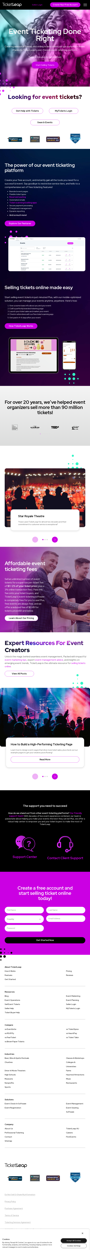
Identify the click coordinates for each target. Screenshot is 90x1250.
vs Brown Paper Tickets (14, 1041)
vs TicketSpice (72, 1029)
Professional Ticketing (14, 1132)
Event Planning (72, 1000)
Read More (45, 759)
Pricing (69, 971)
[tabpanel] (15, 428)
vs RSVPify (9, 1033)
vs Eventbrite (10, 1029)
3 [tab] (44, 433)
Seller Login (71, 1004)
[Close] (82, 1233)
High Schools (10, 1074)
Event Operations (12, 1000)
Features (8, 975)
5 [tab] (47, 433)
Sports (8, 1087)
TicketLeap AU (72, 1128)
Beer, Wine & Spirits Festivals (17, 1058)
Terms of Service (12, 1215)
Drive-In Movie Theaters (15, 1070)
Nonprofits (9, 1083)
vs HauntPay (71, 1033)
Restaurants (71, 1083)
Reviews (69, 975)
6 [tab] (49, 433)
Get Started (10, 979)
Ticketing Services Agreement (18, 1222)
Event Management (74, 1103)
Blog (7, 996)
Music (68, 1079)
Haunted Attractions (75, 1074)
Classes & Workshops (75, 1058)
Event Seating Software (72, 1110)
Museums (9, 1079)
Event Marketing (73, 996)
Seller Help (9, 1008)
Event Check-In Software (15, 1103)
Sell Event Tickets (12, 1004)
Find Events (71, 1137)
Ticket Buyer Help (12, 1012)
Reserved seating (17, 197)
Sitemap (8, 1141)
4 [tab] (45, 433)
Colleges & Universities (71, 1064)
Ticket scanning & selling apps (23, 202)
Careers (69, 1132)
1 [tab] (40, 433)
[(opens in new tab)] (15, 139)
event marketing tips (15, 659)
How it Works (10, 971)
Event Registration (13, 1108)
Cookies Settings (74, 1246)
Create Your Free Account (65, 5)
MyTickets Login (73, 1008)
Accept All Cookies (74, 1241)
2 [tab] (42, 433)
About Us (9, 1128)
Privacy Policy (10, 1201)
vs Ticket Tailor (72, 1037)
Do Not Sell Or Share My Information (20, 1194)
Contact (8, 1137)
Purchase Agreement (14, 1208)
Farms (68, 1070)
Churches (9, 1062)
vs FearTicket (10, 1037)
